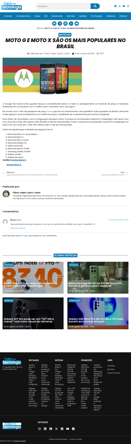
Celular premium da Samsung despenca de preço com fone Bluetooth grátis (98, 375)
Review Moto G (18, 160)
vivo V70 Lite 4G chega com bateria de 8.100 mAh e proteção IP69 (71, 397)
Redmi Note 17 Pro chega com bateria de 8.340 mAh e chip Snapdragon (34, 375)
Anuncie (110, 369)
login (25, 235)
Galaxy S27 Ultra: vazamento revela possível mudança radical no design (46, 397)
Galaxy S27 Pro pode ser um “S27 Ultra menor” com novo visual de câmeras (45, 375)
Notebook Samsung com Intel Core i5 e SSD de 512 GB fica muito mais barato (85, 398)
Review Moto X (14, 164)
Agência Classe (20, 441)
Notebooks (57, 16)
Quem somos (113, 373)
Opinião (83, 16)
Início (40, 28)
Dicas (37, 16)
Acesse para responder (17, 228)
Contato (111, 365)
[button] (54, 23)
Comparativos (23, 16)
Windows (110, 16)
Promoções (96, 16)
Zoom (50, 111)
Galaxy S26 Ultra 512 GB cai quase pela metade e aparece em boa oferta (98, 399)
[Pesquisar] (95, 6)
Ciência (123, 16)
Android (8, 16)
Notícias (71, 16)
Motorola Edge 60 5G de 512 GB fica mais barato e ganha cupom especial (71, 373)
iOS (45, 16)
